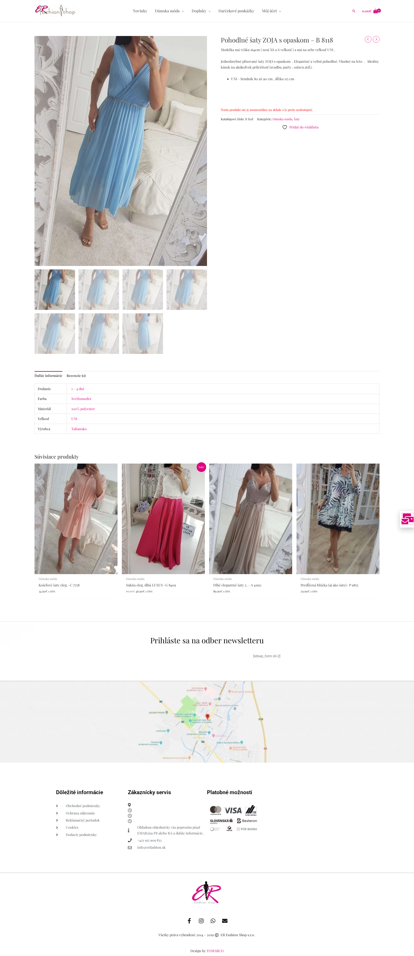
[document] (207, 478)
